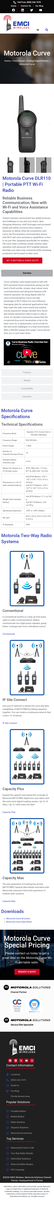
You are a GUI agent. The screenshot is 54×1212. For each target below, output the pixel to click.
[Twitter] (31, 10)
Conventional (9, 634)
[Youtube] (40, 10)
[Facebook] (13, 10)
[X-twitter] (21, 1061)
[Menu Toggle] (38, 30)
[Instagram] (32, 1061)
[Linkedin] (22, 10)
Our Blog (39, 6)
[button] (47, 30)
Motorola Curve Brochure (18, 918)
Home (13, 6)
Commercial (19, 60)
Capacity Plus (9, 812)
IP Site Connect (10, 723)
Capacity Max (9, 901)
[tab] (27, 273)
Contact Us (26, 6)
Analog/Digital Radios (37, 60)
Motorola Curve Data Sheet (19, 922)
